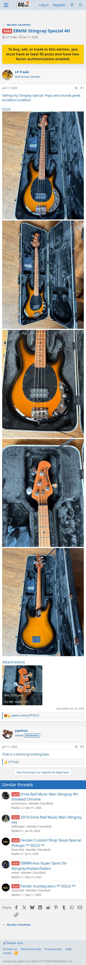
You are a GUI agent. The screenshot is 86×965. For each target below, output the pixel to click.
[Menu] (6, 5)
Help (68, 949)
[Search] (81, 5)
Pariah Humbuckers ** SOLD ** (48, 872)
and (25, 704)
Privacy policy (53, 949)
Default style (14, 943)
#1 (82, 77)
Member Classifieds (41, 789)
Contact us (10, 949)
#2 (82, 733)
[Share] (76, 77)
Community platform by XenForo (38, 961)
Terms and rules (31, 949)
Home (7, 953)
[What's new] (72, 5)
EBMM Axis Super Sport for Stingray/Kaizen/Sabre (39, 852)
